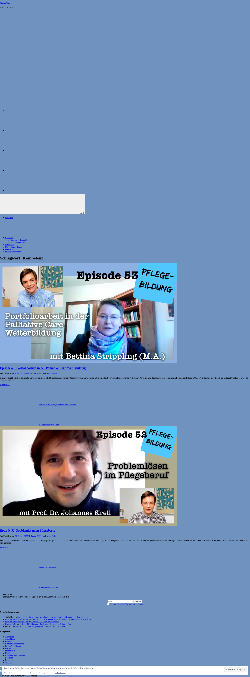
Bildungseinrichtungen (14, 644)
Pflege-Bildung (6, 3)
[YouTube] (24, 130)
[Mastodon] (24, 70)
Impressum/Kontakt (13, 252)
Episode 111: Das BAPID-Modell (45, 622)
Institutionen (10, 651)
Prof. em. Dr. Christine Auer (16, 619)
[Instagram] (24, 50)
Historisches (10, 648)
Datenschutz (10, 249)
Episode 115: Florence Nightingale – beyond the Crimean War (45, 624)
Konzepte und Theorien (66, 405)
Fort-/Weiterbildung (47, 405)
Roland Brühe (51, 373)
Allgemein (9, 637)
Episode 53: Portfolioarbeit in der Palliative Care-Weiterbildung (43, 368)
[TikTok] (24, 150)
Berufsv (8, 641)
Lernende (52, 567)
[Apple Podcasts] (24, 30)
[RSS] (24, 190)
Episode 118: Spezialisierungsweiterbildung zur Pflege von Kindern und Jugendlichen (52, 617)
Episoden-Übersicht (18, 240)
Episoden (9, 238)
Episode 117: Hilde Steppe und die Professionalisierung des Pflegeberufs (61, 619)
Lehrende (43, 567)
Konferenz (9, 653)
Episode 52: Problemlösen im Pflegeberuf (27, 530)
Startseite (9, 217)
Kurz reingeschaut (17, 242)
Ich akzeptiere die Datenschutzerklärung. (126, 604)
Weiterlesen (5, 385)
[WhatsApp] (24, 170)
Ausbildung (10, 639)
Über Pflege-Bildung (13, 247)
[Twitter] (24, 90)
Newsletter (9, 245)
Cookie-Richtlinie (60, 673)
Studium (8, 662)
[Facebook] (24, 110)
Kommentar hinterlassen (49, 425)
